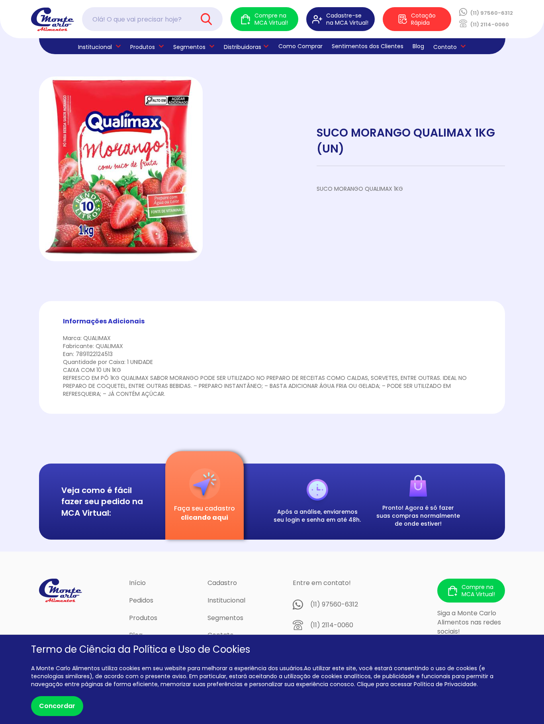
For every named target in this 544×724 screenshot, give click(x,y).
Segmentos (189, 47)
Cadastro (222, 582)
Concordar (57, 705)
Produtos (142, 47)
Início (137, 582)
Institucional (226, 600)
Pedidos (141, 600)
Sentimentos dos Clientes (367, 46)
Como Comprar (300, 46)
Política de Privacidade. (446, 684)
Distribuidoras (242, 47)
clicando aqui (204, 517)
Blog (418, 46)
